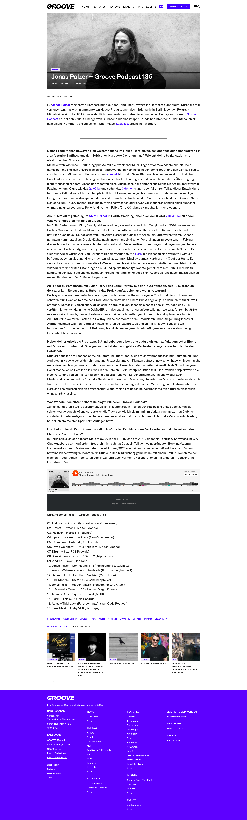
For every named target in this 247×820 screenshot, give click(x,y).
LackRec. (122, 124)
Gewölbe (95, 188)
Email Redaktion (56, 753)
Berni (138, 254)
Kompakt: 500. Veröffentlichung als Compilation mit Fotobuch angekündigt (184, 668)
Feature (82, 659)
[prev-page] (49, 681)
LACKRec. (125, 619)
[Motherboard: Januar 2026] (123, 647)
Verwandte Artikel (57, 626)
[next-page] (53, 681)
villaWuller (173, 216)
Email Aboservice (57, 757)
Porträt (148, 619)
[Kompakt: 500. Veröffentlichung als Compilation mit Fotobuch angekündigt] (186, 647)
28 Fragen (145, 659)
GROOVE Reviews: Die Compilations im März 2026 (60, 665)
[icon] (197, 6)
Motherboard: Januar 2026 (122, 663)
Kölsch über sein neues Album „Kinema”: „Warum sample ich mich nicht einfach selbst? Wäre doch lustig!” (90, 669)
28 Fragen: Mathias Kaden (153, 663)
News (174, 659)
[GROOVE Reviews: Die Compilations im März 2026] (61, 647)
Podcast (55, 70)
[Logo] (61, 6)
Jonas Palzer (61, 105)
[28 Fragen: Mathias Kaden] (155, 647)
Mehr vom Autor (81, 626)
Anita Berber (98, 216)
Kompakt (112, 174)
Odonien (127, 188)
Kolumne (113, 659)
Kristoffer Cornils (62, 84)
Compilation (52, 659)
